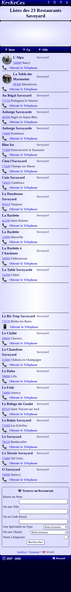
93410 (6, 204)
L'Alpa (18, 57)
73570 (6, 321)
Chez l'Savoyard (14, 161)
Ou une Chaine (12, 532)
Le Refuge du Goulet (17, 404)
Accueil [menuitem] (58, 558)
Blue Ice (8, 145)
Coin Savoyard (13, 177)
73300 (6, 150)
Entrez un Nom (12, 496)
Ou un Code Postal (15, 516)
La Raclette (10, 215)
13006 (6, 237)
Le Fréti (8, 387)
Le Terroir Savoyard (17, 453)
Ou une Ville (11, 506)
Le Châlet (9, 333)
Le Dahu (8, 371)
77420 (6, 166)
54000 (17, 63)
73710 (6, 100)
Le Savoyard (11, 437)
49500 (6, 117)
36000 (6, 258)
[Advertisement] (35, 34)
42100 (6, 220)
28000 (6, 338)
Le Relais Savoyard (16, 420)
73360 (6, 425)
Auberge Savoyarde (17, 112)
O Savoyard (11, 469)
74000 (6, 392)
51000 (6, 360)
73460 (6, 133)
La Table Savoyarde (17, 270)
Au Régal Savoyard (16, 95)
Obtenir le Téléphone (23, 68)
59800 (6, 376)
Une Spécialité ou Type (18, 526)
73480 (6, 458)
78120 (6, 442)
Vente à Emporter (14, 537)
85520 (6, 409)
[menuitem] (9, 49)
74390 (6, 275)
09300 (17, 84)
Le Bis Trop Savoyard (18, 316)
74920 (6, 182)
